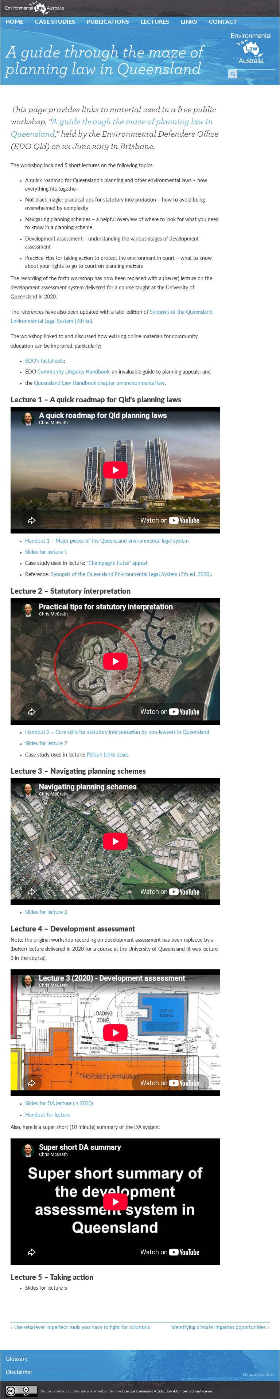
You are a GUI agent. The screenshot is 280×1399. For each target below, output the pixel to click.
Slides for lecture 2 (46, 743)
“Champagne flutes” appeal (117, 563)
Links (189, 22)
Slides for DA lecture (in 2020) (59, 1103)
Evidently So (264, 1374)
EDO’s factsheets (44, 361)
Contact (223, 22)
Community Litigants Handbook (73, 372)
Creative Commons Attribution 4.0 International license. (167, 1391)
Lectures (155, 22)
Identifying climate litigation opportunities (220, 1327)
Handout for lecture (47, 1115)
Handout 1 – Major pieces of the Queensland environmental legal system (107, 541)
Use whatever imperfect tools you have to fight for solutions (80, 1327)
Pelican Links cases (108, 755)
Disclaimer (18, 1372)
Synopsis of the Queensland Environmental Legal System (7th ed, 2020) (131, 574)
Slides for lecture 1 (46, 552)
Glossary (16, 1359)
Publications (108, 22)
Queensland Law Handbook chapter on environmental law (99, 383)
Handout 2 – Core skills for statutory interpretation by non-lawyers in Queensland (117, 732)
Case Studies (55, 22)
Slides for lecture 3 (46, 912)
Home (14, 22)
